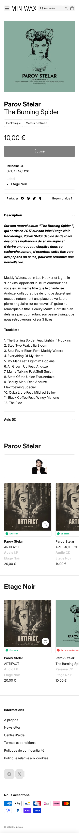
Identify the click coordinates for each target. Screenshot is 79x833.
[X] (19, 774)
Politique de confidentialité (24, 750)
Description (13, 215)
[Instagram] (9, 774)
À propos (11, 720)
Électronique (13, 123)
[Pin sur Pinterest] (28, 198)
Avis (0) (10, 419)
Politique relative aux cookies (26, 758)
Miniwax (18, 827)
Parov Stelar (22, 104)
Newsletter (12, 727)
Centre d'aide (14, 735)
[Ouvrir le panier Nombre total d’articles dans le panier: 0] (72, 8)
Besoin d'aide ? (62, 198)
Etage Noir (19, 184)
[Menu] (7, 8)
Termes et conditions (19, 743)
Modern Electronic (36, 123)
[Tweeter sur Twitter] (34, 198)
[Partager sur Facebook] (22, 198)
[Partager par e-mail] (40, 198)
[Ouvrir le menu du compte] (66, 8)
